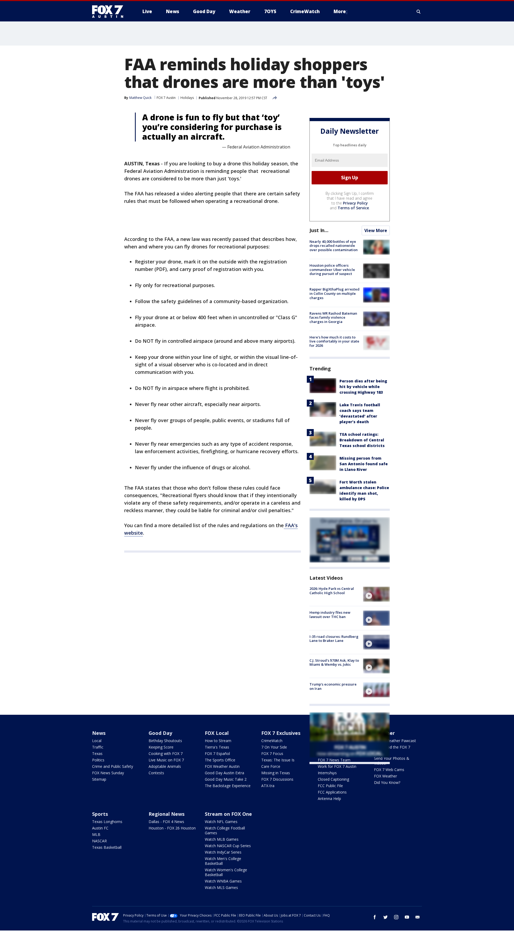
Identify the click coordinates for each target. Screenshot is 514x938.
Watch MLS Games (221, 887)
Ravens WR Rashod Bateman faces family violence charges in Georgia (333, 317)
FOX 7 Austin (166, 97)
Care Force (270, 766)
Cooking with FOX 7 (166, 753)
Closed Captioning (333, 779)
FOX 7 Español (217, 753)
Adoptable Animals (165, 766)
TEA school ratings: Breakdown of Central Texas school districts (362, 440)
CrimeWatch (271, 740)
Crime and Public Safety (112, 766)
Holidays (187, 97)
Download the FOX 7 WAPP (392, 749)
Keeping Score (161, 747)
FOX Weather (385, 776)
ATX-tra (267, 785)
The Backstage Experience (228, 785)
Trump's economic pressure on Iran (333, 686)
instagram (396, 917)
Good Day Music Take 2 (226, 779)
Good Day (160, 733)
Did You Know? (387, 782)
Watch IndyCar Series (223, 852)
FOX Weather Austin (222, 766)
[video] (376, 594)
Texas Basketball (107, 847)
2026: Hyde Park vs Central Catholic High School (331, 590)
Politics (98, 759)
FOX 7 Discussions (277, 779)
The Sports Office (220, 759)
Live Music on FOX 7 (166, 759)
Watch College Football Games (225, 830)
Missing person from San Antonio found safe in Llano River (363, 464)
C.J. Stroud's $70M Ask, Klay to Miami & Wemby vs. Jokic (334, 662)
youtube (407, 917)
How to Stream (218, 740)
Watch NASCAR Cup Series (228, 845)
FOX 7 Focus (272, 753)
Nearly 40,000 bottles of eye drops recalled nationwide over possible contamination (333, 245)
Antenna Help (329, 798)
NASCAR (99, 840)
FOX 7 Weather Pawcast (395, 740)
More (340, 11)
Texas (97, 753)
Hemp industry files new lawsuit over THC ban (329, 614)
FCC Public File (330, 785)
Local (96, 740)
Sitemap (99, 779)
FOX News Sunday (108, 772)
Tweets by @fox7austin (332, 770)
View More (375, 230)
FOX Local (217, 733)
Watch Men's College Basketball (223, 861)
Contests (156, 772)
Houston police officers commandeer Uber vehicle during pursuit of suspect (332, 269)
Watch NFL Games (221, 821)
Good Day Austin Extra (224, 772)
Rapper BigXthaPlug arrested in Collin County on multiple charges (334, 293)
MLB (96, 834)
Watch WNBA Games (223, 881)
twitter (385, 917)
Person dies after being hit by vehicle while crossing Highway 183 (363, 386)
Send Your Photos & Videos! (391, 761)
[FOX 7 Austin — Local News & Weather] (109, 11)
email (417, 917)
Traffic (97, 747)
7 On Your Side (274, 747)
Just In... (318, 230)
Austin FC (100, 828)
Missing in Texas (275, 772)
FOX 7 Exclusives (280, 733)
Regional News (166, 814)
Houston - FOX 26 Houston (172, 828)
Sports (100, 814)
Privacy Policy (355, 203)
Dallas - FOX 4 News (166, 821)
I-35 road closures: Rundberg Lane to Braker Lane (333, 638)
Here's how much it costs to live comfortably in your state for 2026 (334, 341)
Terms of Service (353, 207)
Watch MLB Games (222, 839)
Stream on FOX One (228, 814)
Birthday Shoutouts (165, 740)
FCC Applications (332, 792)
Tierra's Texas (217, 747)
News (98, 733)
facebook (375, 917)
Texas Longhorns (107, 821)
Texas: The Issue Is (277, 759)
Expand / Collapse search (418, 12)
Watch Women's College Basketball (226, 872)
